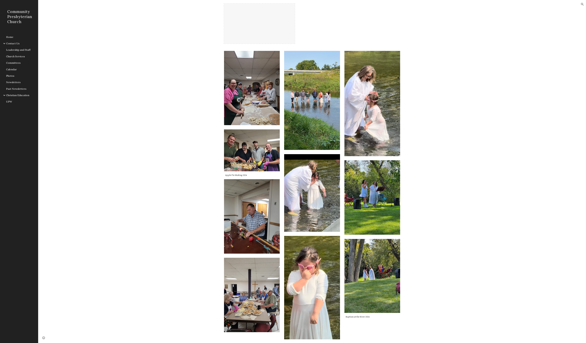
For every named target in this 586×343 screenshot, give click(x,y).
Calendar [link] (11, 69)
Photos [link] (10, 75)
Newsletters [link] (13, 82)
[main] (252, 175)
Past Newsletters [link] (16, 88)
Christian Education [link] (17, 95)
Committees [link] (13, 62)
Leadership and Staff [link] (18, 49)
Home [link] (9, 37)
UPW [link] (9, 101)
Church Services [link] (15, 56)
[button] (582, 4)
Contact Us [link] (13, 43)
